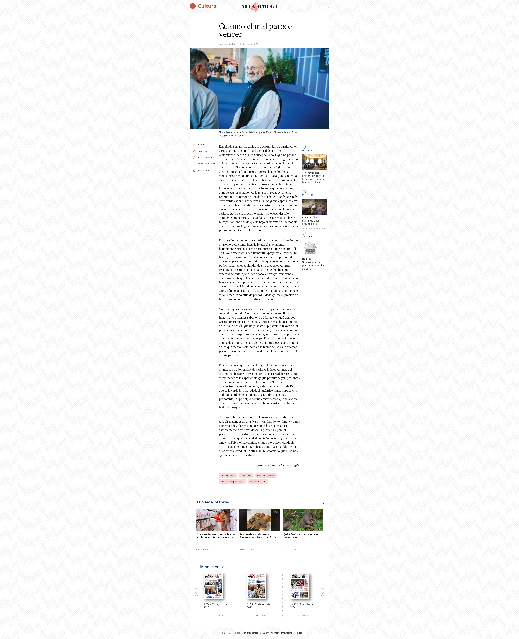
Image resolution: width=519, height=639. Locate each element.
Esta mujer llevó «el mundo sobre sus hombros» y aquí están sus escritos (215, 536)
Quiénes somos (251, 633)
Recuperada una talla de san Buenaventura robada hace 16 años (257, 536)
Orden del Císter (258, 481)
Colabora (264, 633)
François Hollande (266, 475)
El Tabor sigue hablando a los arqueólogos (311, 220)
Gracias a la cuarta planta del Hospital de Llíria (313, 265)
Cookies (298, 633)
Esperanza (246, 475)
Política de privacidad (281, 633)
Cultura (207, 6)
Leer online (218, 615)
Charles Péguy (228, 475)
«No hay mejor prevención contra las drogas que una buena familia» (313, 177)
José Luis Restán (227, 43)
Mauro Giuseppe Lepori (232, 481)
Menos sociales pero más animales (300, 536)
